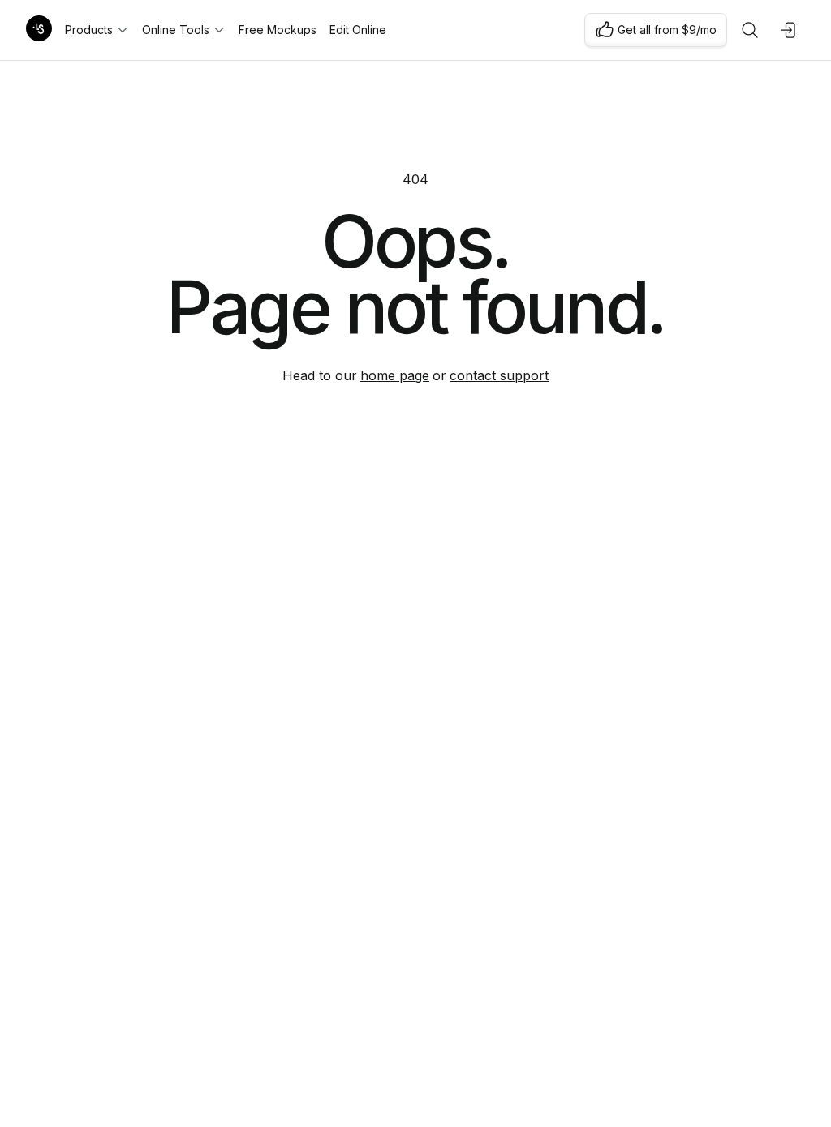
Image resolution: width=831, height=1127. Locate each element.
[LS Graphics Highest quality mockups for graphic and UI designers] (39, 30)
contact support (499, 375)
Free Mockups (277, 29)
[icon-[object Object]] (750, 30)
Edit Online (357, 29)
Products (89, 29)
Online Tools (175, 29)
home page (394, 375)
